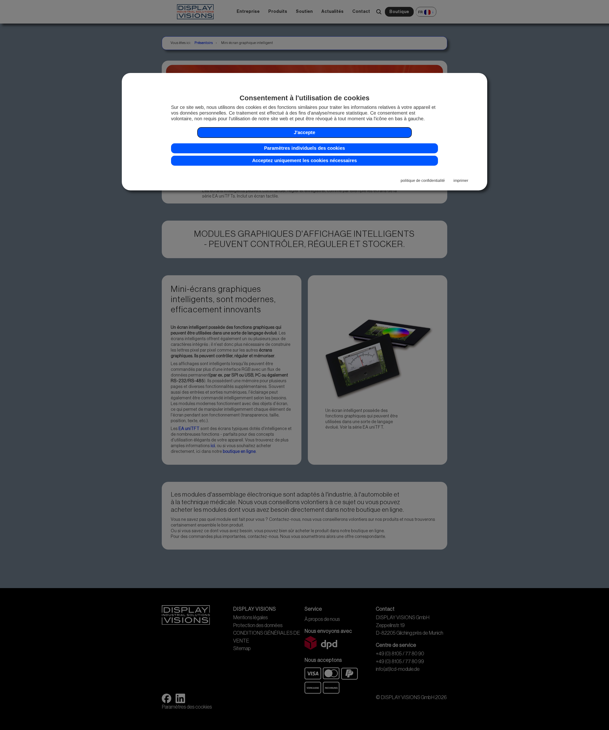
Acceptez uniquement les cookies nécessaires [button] (304, 160)
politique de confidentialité (423, 180)
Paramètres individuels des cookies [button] (304, 148)
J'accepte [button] (304, 132)
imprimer (460, 180)
